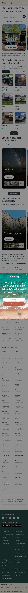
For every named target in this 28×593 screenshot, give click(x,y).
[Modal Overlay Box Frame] (14, 296)
